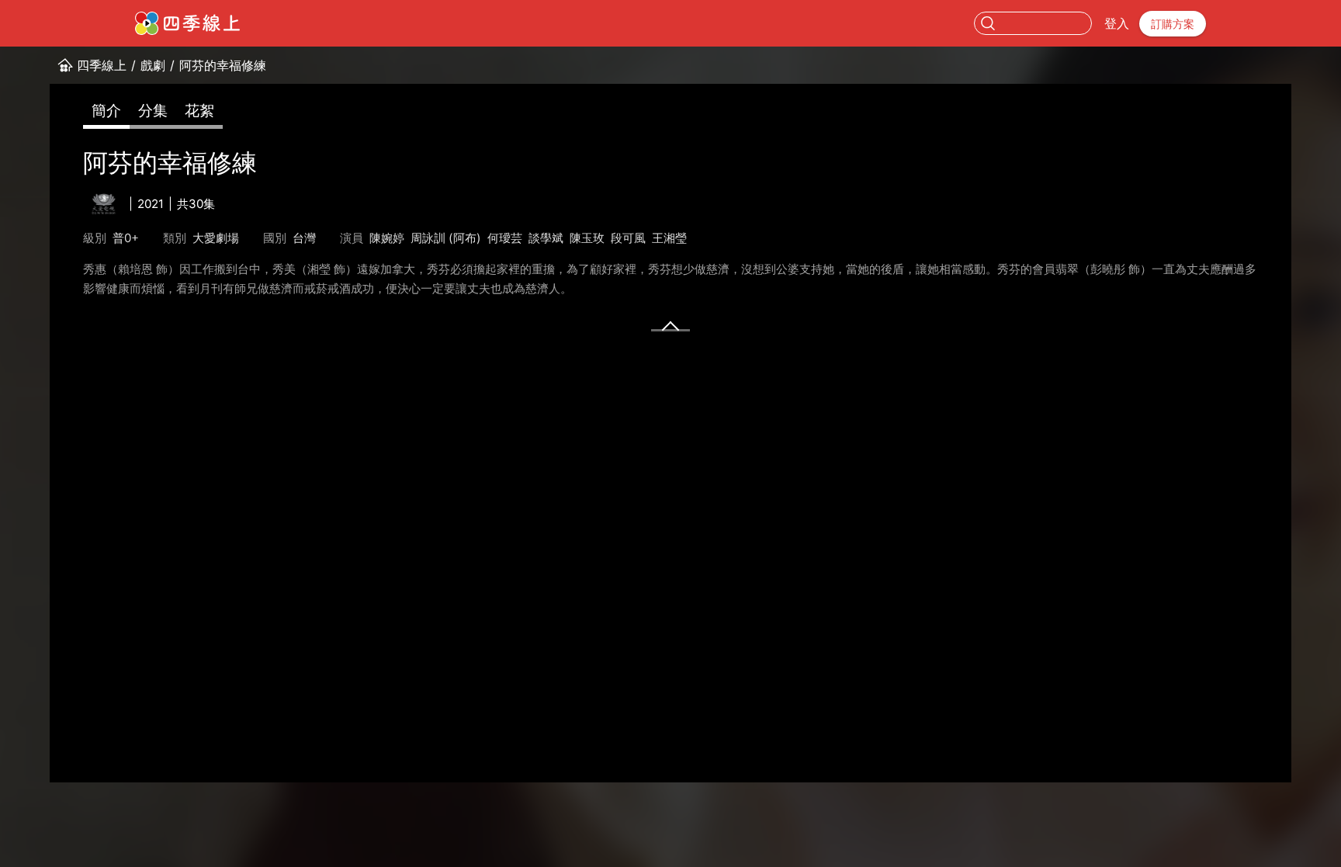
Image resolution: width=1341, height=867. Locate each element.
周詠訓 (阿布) (446, 238)
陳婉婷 (386, 238)
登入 (1116, 23)
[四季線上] (187, 23)
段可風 (628, 238)
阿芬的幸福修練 (222, 65)
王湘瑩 (669, 238)
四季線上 (101, 65)
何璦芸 (504, 238)
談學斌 (545, 238)
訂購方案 (1172, 23)
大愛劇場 (215, 238)
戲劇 (152, 65)
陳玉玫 (587, 238)
